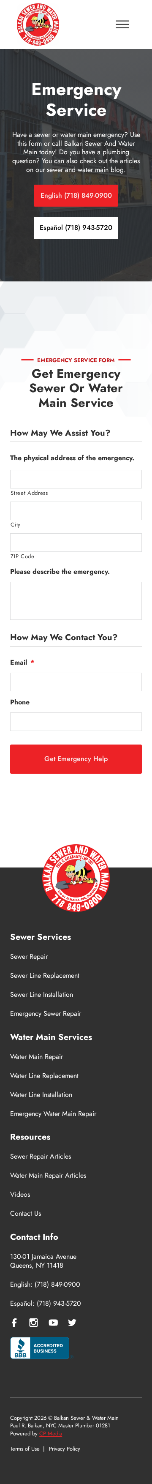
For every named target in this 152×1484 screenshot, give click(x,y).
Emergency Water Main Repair (53, 1114)
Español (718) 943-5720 (76, 227)
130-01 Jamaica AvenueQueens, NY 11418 (43, 1261)
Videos (20, 1194)
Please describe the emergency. (60, 571)
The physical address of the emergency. (72, 458)
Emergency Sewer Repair (45, 1013)
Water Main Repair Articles (48, 1175)
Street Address (29, 493)
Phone (20, 702)
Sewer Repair (29, 956)
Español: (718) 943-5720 (45, 1303)
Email (22, 662)
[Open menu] (122, 24)
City (16, 525)
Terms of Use (25, 1449)
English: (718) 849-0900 (45, 1284)
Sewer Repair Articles (40, 1156)
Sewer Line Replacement (44, 975)
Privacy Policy (64, 1449)
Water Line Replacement (44, 1076)
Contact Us (25, 1213)
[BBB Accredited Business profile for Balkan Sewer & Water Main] (41, 1349)
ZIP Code (22, 556)
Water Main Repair (36, 1057)
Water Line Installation (41, 1095)
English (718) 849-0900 (76, 195)
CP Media (50, 1433)
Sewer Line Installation (41, 994)
